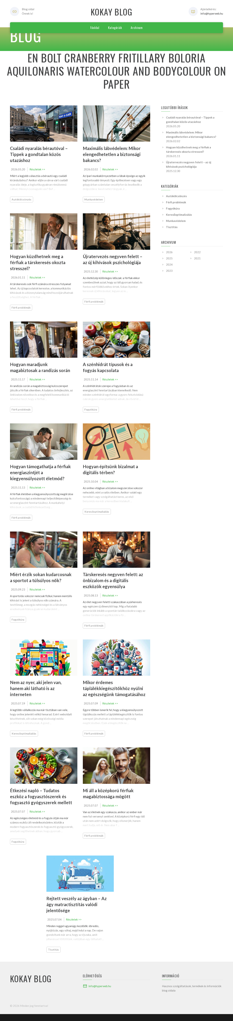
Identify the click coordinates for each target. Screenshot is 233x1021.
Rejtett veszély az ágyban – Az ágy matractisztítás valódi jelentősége (76, 904)
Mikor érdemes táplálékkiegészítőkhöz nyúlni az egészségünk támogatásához (114, 688)
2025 (169, 258)
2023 (169, 270)
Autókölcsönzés (21, 199)
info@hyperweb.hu (211, 13)
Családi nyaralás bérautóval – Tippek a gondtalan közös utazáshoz (39, 154)
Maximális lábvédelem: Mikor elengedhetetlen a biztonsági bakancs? (112, 154)
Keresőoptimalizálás (96, 511)
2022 (197, 252)
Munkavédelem (93, 199)
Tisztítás (53, 949)
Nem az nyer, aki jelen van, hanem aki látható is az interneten (36, 688)
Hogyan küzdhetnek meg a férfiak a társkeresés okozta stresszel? (37, 262)
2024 (169, 264)
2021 (197, 258)
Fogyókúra (90, 409)
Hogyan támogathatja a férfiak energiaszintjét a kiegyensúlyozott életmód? (40, 472)
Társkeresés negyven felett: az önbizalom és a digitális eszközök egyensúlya (113, 580)
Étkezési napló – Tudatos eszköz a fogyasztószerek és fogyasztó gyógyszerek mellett (41, 796)
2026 (169, 252)
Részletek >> (37, 169)
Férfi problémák (21, 307)
